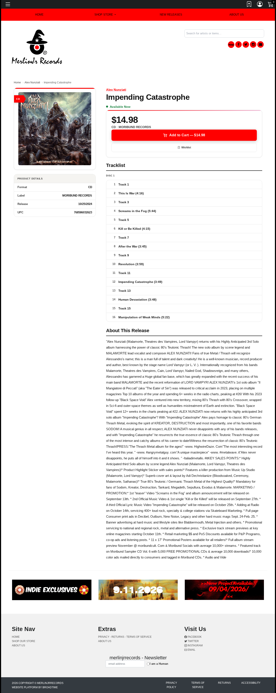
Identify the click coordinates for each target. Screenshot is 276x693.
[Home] (37, 46)
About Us (236, 14)
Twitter (193, 641)
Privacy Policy (171, 685)
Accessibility (250, 682)
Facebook (194, 636)
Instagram (195, 645)
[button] (105, 15)
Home (17, 82)
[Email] (260, 44)
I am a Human (159, 663)
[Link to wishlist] (249, 5)
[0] (271, 5)
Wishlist (186, 147)
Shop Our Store (23, 641)
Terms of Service (197, 685)
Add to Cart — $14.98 (187, 135)
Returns (224, 682)
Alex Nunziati (32, 82)
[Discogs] (231, 44)
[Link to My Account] (260, 5)
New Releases (171, 14)
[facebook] (238, 44)
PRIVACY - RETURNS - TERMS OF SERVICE (125, 636)
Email (191, 649)
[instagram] (253, 44)
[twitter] (245, 44)
